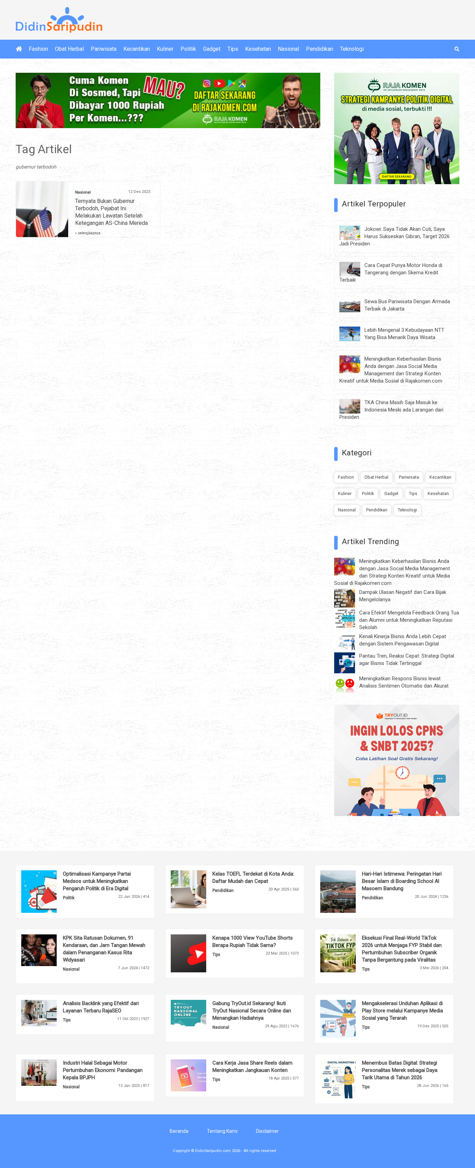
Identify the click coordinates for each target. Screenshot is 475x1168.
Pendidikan (319, 49)
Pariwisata (103, 49)
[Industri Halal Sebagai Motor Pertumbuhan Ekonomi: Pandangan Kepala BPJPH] (49, 1072)
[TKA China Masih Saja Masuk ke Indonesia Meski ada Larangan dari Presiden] (355, 406)
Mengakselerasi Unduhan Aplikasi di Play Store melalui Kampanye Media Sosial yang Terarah (402, 1010)
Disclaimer (267, 1131)
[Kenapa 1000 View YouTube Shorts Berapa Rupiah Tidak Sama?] (199, 953)
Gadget (211, 49)
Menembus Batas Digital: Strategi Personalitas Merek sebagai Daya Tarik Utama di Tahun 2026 (399, 1070)
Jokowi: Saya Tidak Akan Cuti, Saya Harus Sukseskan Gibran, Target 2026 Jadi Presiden (394, 236)
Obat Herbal (69, 49)
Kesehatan (258, 49)
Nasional (288, 49)
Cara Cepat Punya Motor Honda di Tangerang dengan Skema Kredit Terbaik (390, 272)
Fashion (38, 49)
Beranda (179, 1131)
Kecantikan (136, 49)
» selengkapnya (87, 233)
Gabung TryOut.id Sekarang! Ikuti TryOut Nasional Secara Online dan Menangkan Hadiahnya (251, 1010)
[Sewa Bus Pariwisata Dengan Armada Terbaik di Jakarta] (355, 304)
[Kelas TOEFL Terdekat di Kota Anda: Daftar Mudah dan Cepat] (199, 889)
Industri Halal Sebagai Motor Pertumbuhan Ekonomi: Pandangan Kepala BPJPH (103, 1070)
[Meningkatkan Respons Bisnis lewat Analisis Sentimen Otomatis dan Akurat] (349, 685)
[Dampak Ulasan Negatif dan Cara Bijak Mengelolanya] (349, 598)
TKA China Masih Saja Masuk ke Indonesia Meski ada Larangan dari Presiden (391, 409)
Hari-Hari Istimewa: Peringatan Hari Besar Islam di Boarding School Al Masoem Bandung (402, 881)
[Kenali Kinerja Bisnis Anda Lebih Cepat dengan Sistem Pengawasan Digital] (349, 641)
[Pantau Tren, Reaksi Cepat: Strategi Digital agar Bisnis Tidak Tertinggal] (349, 662)
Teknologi (352, 49)
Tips (232, 49)
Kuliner (165, 49)
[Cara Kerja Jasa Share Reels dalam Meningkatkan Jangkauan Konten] (199, 1075)
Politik (188, 49)
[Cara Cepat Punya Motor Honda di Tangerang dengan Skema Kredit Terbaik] (355, 268)
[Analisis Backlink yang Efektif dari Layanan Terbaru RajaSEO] (49, 1013)
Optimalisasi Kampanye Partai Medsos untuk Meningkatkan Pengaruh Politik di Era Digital (97, 881)
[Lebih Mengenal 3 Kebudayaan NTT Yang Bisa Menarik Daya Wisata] (355, 333)
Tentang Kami (222, 1131)
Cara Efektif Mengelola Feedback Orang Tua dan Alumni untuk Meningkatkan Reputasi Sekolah (409, 620)
